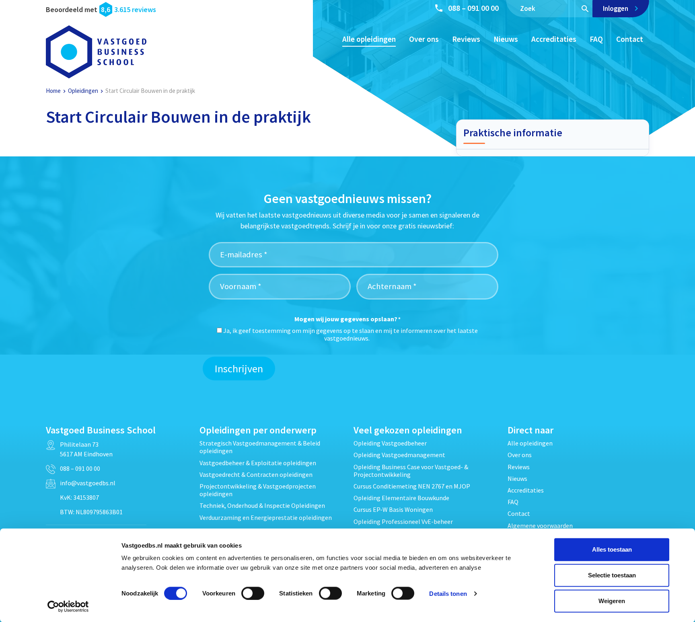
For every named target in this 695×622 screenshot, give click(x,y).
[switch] (252, 593)
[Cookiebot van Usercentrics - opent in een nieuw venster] (68, 606)
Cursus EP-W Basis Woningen (393, 509)
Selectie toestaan (612, 575)
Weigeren (611, 600)
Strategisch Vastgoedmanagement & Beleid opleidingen (259, 447)
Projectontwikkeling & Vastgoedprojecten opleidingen (257, 490)
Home (53, 90)
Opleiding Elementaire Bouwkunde (401, 498)
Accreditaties (553, 39)
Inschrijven (239, 368)
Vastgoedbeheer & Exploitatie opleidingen (257, 463)
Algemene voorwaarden (540, 525)
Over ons (424, 39)
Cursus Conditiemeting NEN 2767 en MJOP (412, 486)
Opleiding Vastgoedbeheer (390, 443)
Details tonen (448, 593)
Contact (629, 39)
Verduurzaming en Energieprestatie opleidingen (265, 517)
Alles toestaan (612, 549)
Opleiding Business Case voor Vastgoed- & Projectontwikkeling (411, 470)
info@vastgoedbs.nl (87, 483)
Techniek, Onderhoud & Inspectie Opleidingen (262, 505)
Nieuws (505, 39)
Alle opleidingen (369, 39)
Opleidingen (83, 90)
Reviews (466, 39)
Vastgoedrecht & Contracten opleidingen (256, 474)
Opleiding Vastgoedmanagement (399, 455)
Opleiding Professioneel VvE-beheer (403, 521)
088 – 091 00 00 (473, 8)
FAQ (596, 39)
